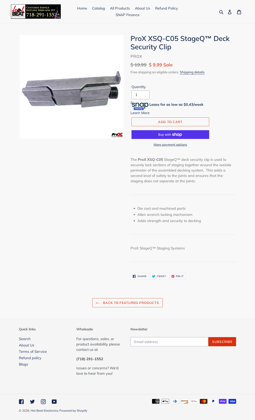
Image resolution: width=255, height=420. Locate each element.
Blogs (23, 364)
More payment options (170, 144)
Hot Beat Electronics (44, 410)
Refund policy (30, 358)
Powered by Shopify (73, 410)
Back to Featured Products (130, 303)
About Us (26, 345)
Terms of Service (33, 351)
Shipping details (192, 72)
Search (25, 339)
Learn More (140, 113)
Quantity (138, 86)
